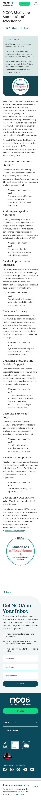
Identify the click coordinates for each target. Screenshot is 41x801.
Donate (25, 4)
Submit (20, 683)
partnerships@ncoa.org (15, 530)
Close (36, 786)
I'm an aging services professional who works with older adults (21, 642)
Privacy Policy (19, 794)
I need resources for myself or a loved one (20, 635)
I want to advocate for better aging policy (22, 650)
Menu (36, 5)
